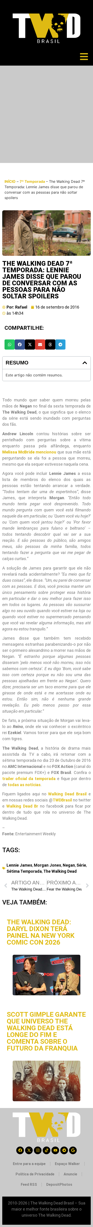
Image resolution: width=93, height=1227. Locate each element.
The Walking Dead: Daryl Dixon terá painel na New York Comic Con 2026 (40, 932)
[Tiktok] (46, 1150)
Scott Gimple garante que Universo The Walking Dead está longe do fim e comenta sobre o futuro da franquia (46, 1031)
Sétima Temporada (24, 871)
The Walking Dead (60, 871)
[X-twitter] (29, 1150)
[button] (10, 344)
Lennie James (19, 865)
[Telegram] (64, 1150)
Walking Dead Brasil (67, 794)
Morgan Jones (47, 865)
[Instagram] (38, 1150)
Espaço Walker (67, 1164)
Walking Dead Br (22, 806)
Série (81, 865)
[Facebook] (20, 1150)
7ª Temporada (32, 181)
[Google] (73, 1150)
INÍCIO (10, 181)
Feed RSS (29, 1184)
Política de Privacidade (35, 1174)
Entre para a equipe (29, 1164)
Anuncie (70, 1174)
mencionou (29, 452)
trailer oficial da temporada (29, 778)
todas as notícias (24, 784)
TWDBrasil (62, 800)
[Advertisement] (46, 114)
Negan (69, 865)
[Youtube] (55, 1150)
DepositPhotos (59, 1184)
